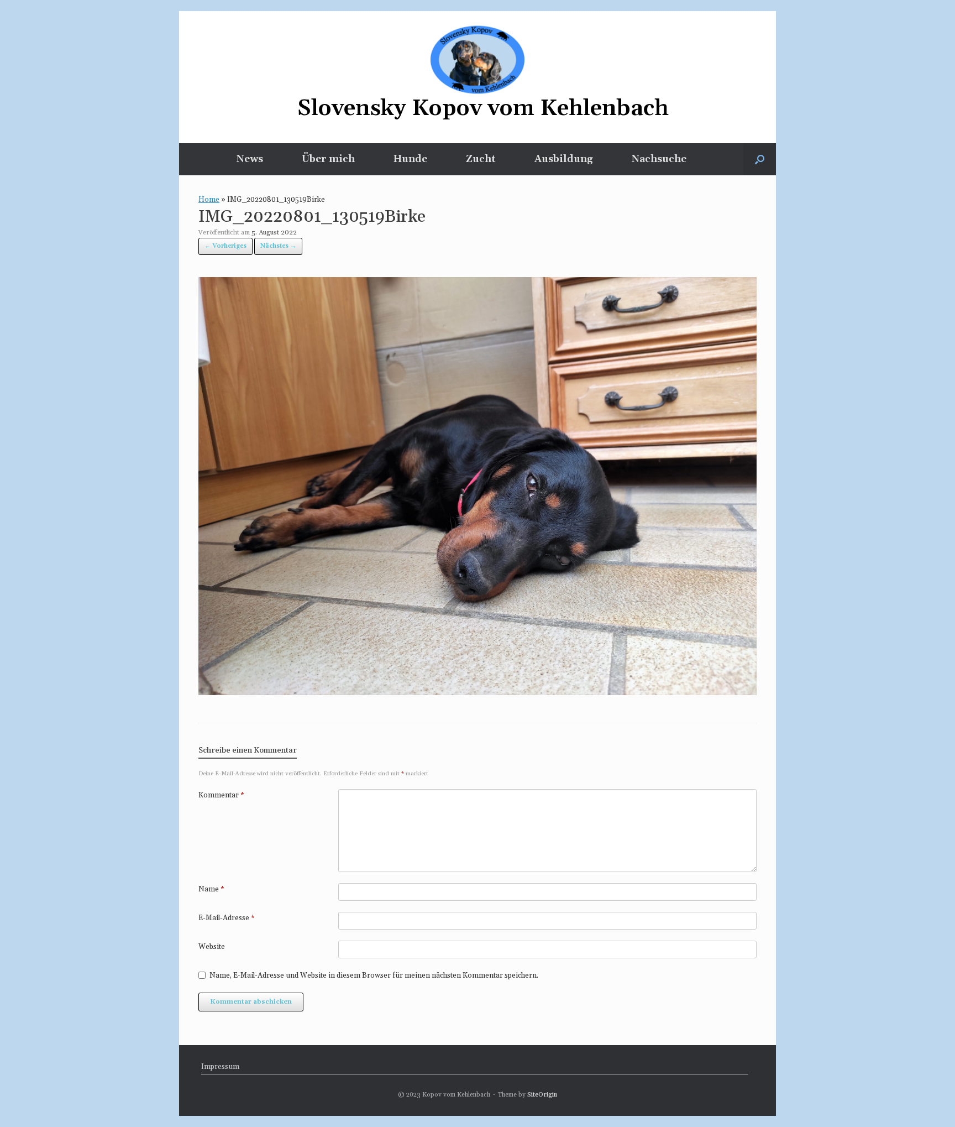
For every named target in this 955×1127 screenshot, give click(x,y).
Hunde (410, 159)
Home (208, 199)
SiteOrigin (542, 1095)
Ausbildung (563, 159)
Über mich (328, 159)
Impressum (220, 1066)
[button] (759, 159)
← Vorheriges (225, 246)
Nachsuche (659, 159)
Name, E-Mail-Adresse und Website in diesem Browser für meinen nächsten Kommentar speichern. (373, 975)
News (250, 159)
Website (211, 946)
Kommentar (221, 795)
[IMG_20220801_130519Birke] (477, 692)
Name (211, 889)
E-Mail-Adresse (226, 918)
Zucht (481, 159)
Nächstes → (278, 246)
